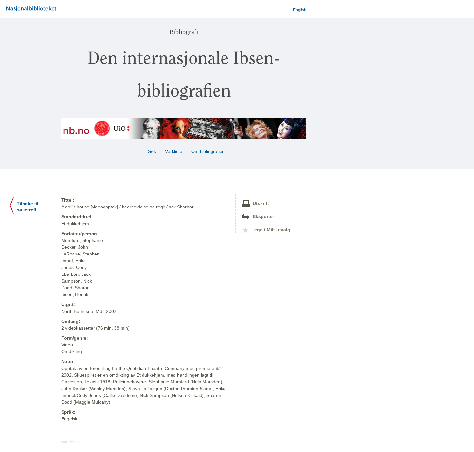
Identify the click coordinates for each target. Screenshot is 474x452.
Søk (152, 151)
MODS (74, 442)
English (299, 10)
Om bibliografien (208, 151)
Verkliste (173, 151)
